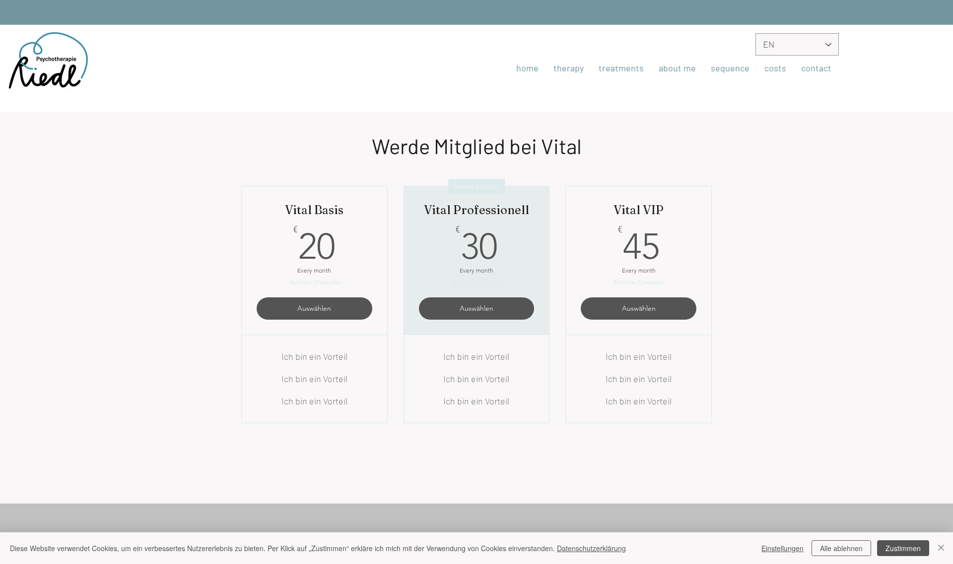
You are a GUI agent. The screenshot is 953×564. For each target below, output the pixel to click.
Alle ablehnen (841, 548)
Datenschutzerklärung (591, 548)
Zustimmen (903, 548)
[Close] (941, 548)
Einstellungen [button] (782, 548)
